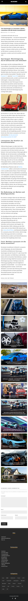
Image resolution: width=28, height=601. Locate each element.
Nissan (14, 583)
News (9, 583)
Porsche (19, 583)
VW (7, 589)
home (3, 580)
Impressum (3, 536)
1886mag (3, 564)
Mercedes (23, 580)
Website (16, 515)
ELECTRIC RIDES (4, 552)
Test (8, 586)
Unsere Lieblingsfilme (5, 563)
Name (2, 509)
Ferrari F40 (15, 76)
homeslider (9, 580)
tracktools (3, 551)
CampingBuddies (4, 554)
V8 (22, 586)
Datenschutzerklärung (5, 538)
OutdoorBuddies (4, 560)
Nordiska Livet (4, 561)
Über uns (3, 539)
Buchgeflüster (4, 557)
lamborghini (16, 580)
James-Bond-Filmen (8, 230)
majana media (4, 558)
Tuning (12, 586)
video (3, 589)
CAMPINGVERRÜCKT (5, 555)
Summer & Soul (4, 566)
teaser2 (3, 586)
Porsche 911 (4, 76)
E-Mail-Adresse (4, 515)
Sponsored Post (4, 32)
